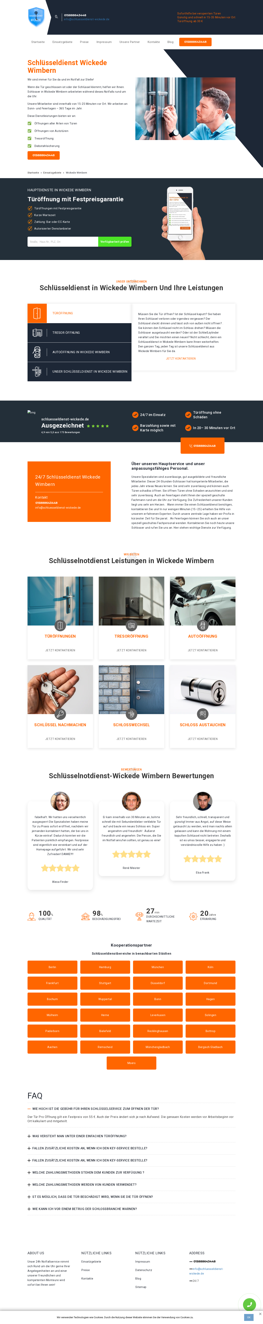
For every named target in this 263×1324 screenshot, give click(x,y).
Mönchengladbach (158, 1047)
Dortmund (210, 983)
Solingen (210, 1015)
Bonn (157, 999)
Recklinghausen (157, 1031)
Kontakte (154, 42)
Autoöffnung (202, 636)
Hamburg (105, 967)
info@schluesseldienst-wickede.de (87, 19)
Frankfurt (52, 983)
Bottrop (211, 1031)
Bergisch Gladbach (210, 1047)
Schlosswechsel (131, 725)
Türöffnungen (60, 636)
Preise (84, 42)
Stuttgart (105, 983)
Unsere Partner (130, 42)
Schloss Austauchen (203, 725)
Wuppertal (105, 999)
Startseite (38, 42)
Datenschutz (143, 1270)
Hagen (210, 999)
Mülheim (52, 1015)
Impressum (104, 42)
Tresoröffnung (131, 636)
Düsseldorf (158, 983)
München (158, 967)
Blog (170, 42)
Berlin (52, 967)
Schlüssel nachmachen (60, 725)
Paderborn (52, 1031)
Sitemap (141, 1287)
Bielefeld (105, 1031)
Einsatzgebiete (63, 42)
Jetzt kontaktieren (181, 358)
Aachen (52, 1047)
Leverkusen (158, 1015)
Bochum (52, 999)
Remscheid (105, 1047)
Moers (131, 1063)
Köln (210, 967)
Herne (105, 1015)
